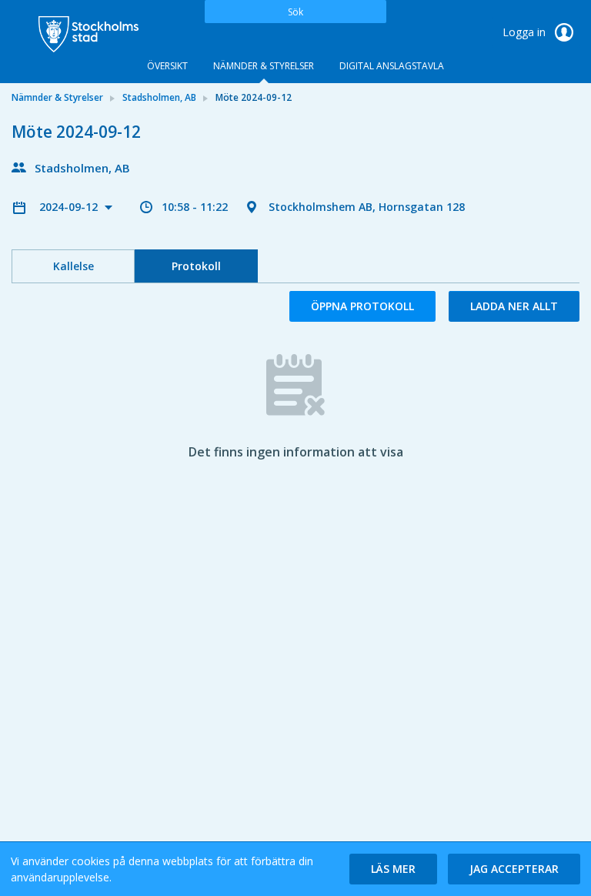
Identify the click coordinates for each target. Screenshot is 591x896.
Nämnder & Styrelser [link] (57, 97)
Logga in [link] (526, 32)
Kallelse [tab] (73, 266)
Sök (295, 11)
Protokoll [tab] (196, 266)
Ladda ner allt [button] (514, 306)
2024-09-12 (70, 206)
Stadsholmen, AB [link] (159, 97)
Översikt (167, 65)
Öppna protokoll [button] (362, 306)
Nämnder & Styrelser (263, 65)
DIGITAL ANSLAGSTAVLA (391, 65)
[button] (393, 869)
